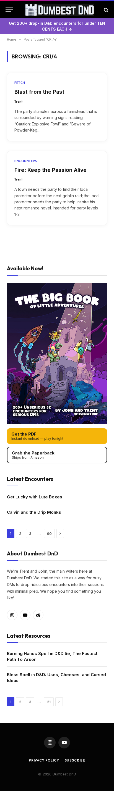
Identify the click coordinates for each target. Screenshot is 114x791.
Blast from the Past (39, 92)
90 (49, 533)
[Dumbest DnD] (59, 10)
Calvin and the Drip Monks (34, 512)
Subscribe (75, 760)
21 (49, 701)
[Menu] (9, 10)
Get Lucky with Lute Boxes (34, 497)
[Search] (105, 10)
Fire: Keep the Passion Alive (50, 170)
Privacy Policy (44, 760)
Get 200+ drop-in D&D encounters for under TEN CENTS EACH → (57, 26)
